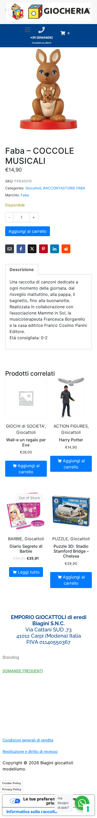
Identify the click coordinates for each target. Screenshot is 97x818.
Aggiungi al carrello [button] (29, 468)
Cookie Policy (11, 783)
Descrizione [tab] (22, 269)
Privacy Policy (11, 789)
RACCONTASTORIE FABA (64, 188)
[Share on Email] (9, 248)
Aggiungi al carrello (28, 231)
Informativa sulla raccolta (31, 811)
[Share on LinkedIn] (54, 248)
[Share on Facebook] (21, 248)
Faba (25, 195)
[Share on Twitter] (32, 248)
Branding (11, 657)
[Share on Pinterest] (43, 248)
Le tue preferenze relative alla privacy (53, 801)
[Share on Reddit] (66, 248)
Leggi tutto (29, 572)
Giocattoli (33, 188)
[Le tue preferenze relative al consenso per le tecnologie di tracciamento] (88, 809)
